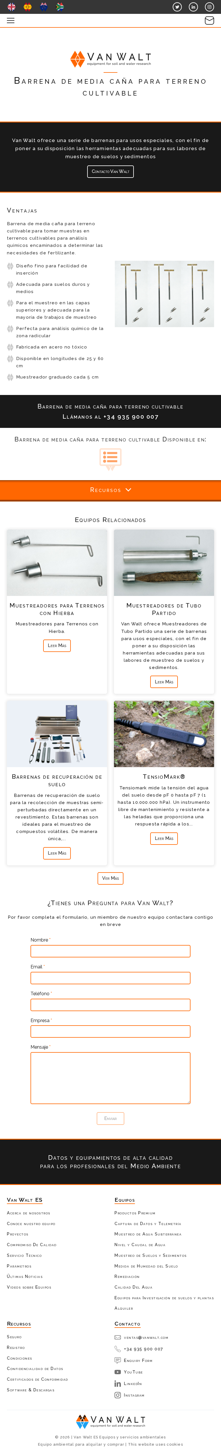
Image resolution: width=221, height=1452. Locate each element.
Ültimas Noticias (25, 1276)
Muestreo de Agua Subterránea (148, 1233)
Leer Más (57, 645)
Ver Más (110, 878)
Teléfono (41, 993)
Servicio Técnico (24, 1255)
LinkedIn (133, 1383)
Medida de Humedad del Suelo (146, 1265)
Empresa (41, 1020)
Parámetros (19, 1265)
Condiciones (19, 1358)
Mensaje (41, 1047)
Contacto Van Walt (110, 171)
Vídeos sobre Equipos (29, 1287)
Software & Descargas (30, 1389)
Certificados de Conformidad (37, 1379)
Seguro (14, 1336)
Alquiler (124, 1308)
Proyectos (17, 1233)
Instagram (134, 1395)
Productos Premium (135, 1212)
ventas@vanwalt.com (146, 1337)
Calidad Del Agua (134, 1287)
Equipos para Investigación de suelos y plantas (164, 1297)
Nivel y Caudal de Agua (140, 1244)
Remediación (127, 1276)
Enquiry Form (138, 1360)
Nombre (41, 940)
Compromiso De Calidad (32, 1244)
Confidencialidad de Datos (35, 1368)
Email (38, 967)
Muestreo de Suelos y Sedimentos (151, 1255)
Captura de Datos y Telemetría (148, 1223)
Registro (16, 1347)
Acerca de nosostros (28, 1212)
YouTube (133, 1371)
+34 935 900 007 (143, 1348)
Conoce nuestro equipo (31, 1223)
